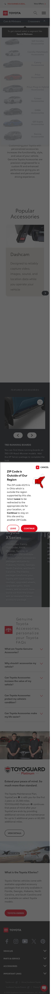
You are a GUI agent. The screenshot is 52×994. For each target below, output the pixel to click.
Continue (29, 528)
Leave (13, 528)
